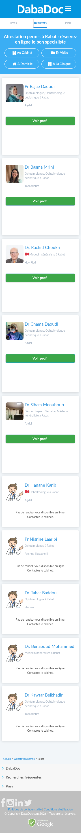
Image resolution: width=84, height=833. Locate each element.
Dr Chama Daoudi (41, 324)
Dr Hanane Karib (40, 485)
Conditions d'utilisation (58, 809)
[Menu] (68, 9)
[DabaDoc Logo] (40, 9)
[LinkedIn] (19, 805)
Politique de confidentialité (25, 809)
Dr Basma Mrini (39, 167)
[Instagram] (10, 805)
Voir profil (40, 121)
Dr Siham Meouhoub (44, 405)
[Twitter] (28, 805)
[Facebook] (2, 805)
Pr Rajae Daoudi (40, 87)
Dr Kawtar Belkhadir (44, 695)
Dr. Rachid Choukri (42, 248)
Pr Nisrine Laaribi (41, 539)
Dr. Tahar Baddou (41, 593)
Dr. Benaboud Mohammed (49, 647)
